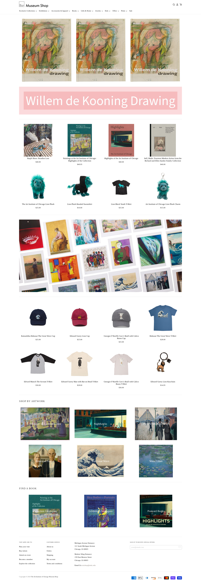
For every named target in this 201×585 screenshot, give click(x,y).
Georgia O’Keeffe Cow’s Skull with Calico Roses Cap (121, 337)
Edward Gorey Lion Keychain (163, 382)
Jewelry (98, 11)
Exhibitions (43, 11)
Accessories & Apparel (60, 11)
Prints (123, 11)
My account (51, 559)
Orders (49, 551)
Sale (130, 11)
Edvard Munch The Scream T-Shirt (38, 382)
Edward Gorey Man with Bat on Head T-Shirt (79, 382)
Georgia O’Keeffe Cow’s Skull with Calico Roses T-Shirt (121, 383)
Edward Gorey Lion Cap (80, 336)
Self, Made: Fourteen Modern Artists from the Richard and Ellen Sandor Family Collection (163, 159)
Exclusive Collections (27, 11)
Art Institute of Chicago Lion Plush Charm (163, 204)
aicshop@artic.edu (89, 565)
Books (74, 11)
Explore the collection (27, 563)
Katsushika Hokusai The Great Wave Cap (38, 336)
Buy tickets (23, 551)
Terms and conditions (54, 563)
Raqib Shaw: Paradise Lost (38, 158)
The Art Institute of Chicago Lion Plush (38, 204)
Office (114, 11)
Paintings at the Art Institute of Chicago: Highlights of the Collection (79, 159)
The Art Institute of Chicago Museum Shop (44, 577)
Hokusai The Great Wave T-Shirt (163, 336)
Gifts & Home (86, 11)
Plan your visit (24, 547)
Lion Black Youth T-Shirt (121, 204)
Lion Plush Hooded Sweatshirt (79, 204)
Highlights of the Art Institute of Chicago (121, 158)
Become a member (26, 559)
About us (50, 547)
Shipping (50, 555)
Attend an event (25, 555)
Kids (107, 11)
